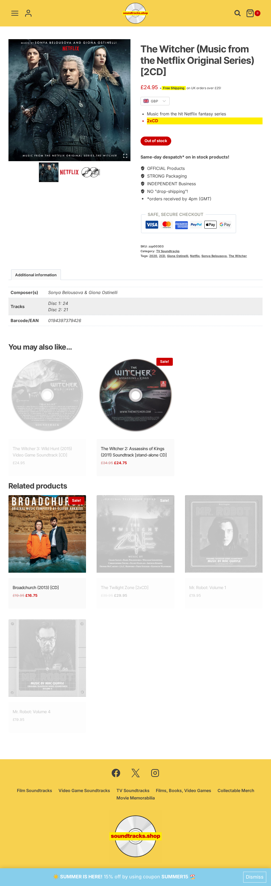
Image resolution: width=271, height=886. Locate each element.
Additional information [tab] (36, 275)
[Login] (28, 13)
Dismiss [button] (255, 877)
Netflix (195, 256)
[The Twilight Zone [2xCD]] (135, 534)
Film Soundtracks (34, 790)
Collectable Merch (236, 790)
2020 (153, 256)
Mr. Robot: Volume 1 (207, 587)
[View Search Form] (237, 13)
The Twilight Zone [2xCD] (124, 587)
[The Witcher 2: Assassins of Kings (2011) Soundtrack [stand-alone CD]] (135, 395)
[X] (135, 773)
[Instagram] (155, 773)
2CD (162, 256)
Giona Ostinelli (177, 256)
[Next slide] (97, 172)
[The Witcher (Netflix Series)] (69, 100)
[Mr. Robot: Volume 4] (47, 658)
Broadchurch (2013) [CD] (36, 587)
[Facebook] (115, 773)
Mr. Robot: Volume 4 (32, 711)
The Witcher (238, 256)
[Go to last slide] (42, 172)
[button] (48, 172)
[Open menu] (14, 13)
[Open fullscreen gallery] (125, 156)
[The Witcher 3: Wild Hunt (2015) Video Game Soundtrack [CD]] (47, 395)
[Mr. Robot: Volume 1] (224, 534)
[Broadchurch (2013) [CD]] (47, 534)
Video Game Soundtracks (84, 790)
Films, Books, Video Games (183, 790)
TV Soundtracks (167, 251)
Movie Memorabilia (135, 798)
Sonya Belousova (214, 256)
